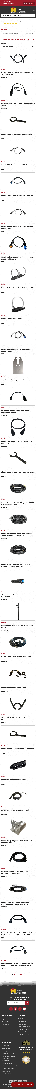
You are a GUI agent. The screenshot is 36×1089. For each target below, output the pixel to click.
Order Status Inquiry (24, 1026)
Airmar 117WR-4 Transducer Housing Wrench (17, 472)
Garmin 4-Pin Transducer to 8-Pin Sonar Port (17, 165)
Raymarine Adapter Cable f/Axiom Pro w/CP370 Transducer (15, 411)
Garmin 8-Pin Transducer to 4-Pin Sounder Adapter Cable (16, 350)
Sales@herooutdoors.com (8, 3)
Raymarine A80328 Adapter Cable (13, 687)
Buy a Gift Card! (6, 1073)
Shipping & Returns (24, 1032)
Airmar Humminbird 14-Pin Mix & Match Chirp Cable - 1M (17, 442)
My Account (5, 1021)
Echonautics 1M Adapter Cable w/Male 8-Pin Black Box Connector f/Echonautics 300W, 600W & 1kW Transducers (17, 965)
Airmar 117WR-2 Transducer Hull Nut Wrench (17, 134)
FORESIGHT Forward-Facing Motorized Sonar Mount (17, 626)
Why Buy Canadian (7, 1051)
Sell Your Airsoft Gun (8, 1053)
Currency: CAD (27, 3)
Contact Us (21, 1019)
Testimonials (6, 1048)
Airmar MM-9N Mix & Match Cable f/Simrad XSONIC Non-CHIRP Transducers (16, 534)
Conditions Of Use (23, 1034)
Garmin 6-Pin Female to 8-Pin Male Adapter (17, 195)
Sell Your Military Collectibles (7, 1059)
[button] (18, 33)
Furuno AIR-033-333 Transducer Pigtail (15, 810)
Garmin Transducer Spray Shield (13, 380)
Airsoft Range (6, 1071)
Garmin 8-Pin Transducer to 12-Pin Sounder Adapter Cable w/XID (17, 258)
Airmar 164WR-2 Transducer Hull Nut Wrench (17, 748)
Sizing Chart (5, 1045)
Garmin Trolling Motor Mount (11, 318)
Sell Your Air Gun (7, 1063)
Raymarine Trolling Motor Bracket (13, 779)
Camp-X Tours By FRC (8, 1068)
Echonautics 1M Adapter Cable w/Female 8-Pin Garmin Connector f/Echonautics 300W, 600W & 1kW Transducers (17, 934)
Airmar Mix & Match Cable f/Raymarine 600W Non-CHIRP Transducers (17, 503)
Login (3, 1019)
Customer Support (23, 1029)
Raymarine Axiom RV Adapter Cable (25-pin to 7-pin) (18, 104)
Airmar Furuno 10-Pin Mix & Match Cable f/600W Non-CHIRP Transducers (15, 565)
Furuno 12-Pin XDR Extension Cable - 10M (16, 656)
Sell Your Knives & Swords (9, 1066)
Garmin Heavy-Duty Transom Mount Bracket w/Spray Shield (16, 841)
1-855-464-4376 (7, 2)
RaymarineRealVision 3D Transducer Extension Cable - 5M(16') (14, 872)
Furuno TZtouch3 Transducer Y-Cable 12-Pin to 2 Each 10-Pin (17, 73)
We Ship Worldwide (31, 1)
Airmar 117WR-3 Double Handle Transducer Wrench (17, 718)
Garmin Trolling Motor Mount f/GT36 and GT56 (18, 287)
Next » (20, 974)
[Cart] (34, 10)
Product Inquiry (22, 1024)
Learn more (26, 1052)
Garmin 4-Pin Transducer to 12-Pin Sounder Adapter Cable (17, 227)
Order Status (5, 1024)
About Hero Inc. (22, 1021)
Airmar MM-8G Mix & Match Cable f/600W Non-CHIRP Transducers (16, 596)
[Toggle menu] (2, 10)
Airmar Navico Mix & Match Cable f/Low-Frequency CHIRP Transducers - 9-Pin (15, 903)
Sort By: (3, 43)
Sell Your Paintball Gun (8, 1056)
